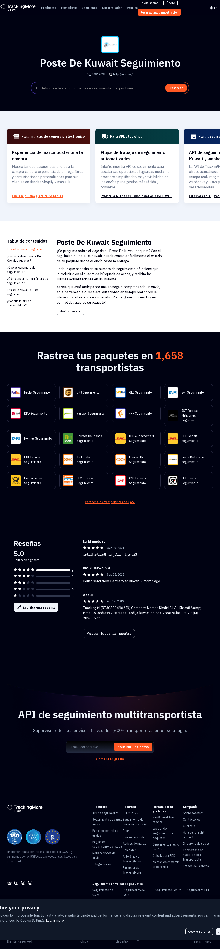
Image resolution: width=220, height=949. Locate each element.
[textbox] (114, 88)
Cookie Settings (199, 932)
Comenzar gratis (110, 759)
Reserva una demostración (159, 12)
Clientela (189, 826)
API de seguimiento (105, 813)
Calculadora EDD (164, 856)
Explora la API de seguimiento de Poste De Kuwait (136, 196)
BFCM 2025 (130, 813)
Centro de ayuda (134, 837)
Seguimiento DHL (198, 890)
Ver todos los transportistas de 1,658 (110, 502)
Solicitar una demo (133, 747)
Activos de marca (134, 844)
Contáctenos (191, 819)
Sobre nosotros (193, 813)
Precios (132, 8)
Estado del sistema (196, 866)
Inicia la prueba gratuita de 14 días (37, 196)
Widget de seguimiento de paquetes (163, 833)
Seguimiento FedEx (168, 890)
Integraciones (102, 864)
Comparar (129, 850)
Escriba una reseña (39, 607)
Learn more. (55, 920)
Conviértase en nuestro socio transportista (193, 854)
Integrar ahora (200, 196)
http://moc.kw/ (123, 74)
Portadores (69, 8)
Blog (126, 831)
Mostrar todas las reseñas (109, 633)
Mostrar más (68, 311)
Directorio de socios (196, 844)
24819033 (98, 74)
